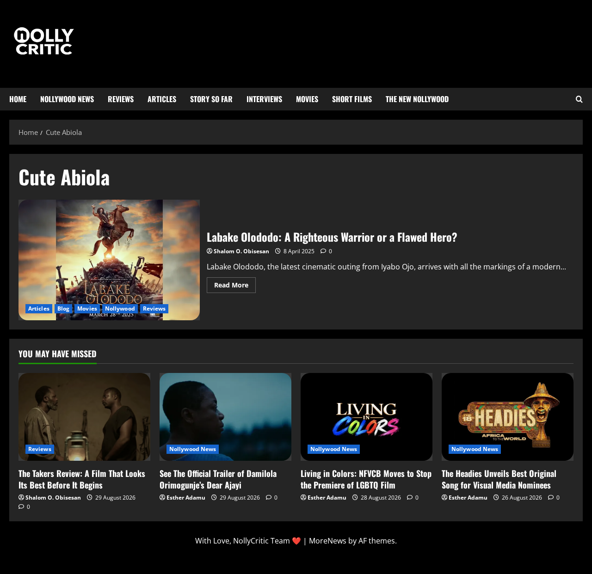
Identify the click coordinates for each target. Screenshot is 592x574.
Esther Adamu (185, 497)
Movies (307, 98)
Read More (235, 283)
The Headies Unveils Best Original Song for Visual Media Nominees (499, 479)
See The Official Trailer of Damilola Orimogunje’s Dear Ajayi (218, 479)
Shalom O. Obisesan (241, 251)
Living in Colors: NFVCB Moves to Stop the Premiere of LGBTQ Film (366, 479)
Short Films (352, 98)
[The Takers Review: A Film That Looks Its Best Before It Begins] (84, 417)
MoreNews (327, 541)
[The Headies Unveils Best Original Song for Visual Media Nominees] (508, 417)
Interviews (264, 98)
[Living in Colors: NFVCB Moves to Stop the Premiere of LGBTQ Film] (366, 417)
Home (17, 98)
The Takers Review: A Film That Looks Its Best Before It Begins (81, 479)
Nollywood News (67, 98)
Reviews (121, 98)
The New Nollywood (417, 98)
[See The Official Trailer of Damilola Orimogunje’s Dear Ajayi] (225, 417)
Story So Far (211, 98)
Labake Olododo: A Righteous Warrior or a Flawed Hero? (109, 260)
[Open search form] (579, 99)
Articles (162, 98)
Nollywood (120, 308)
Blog (63, 308)
